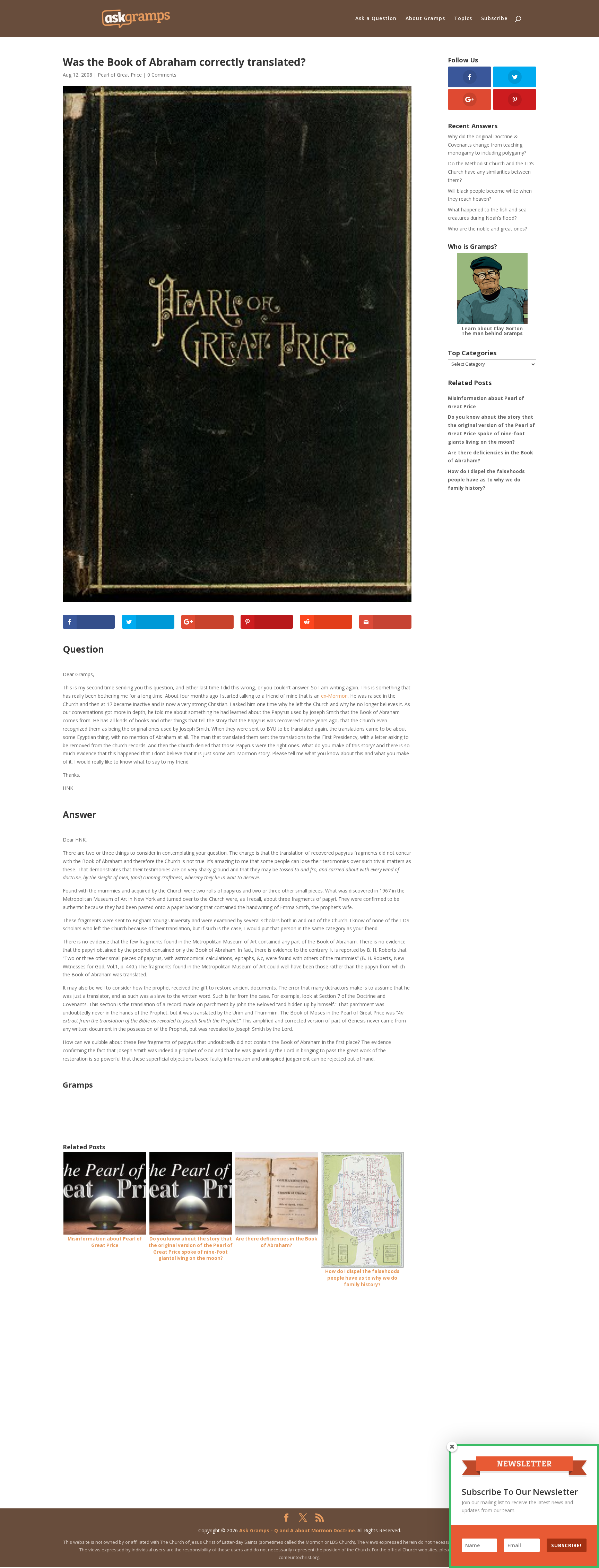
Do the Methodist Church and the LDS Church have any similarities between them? (491, 171)
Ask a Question (376, 18)
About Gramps (425, 18)
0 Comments (161, 74)
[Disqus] (237, 1382)
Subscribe (494, 18)
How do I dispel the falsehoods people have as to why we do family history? (486, 479)
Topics (463, 18)
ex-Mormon (334, 695)
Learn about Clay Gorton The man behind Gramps (492, 331)
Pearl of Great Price (120, 74)
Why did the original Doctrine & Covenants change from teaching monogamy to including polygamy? (487, 144)
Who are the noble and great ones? (487, 228)
